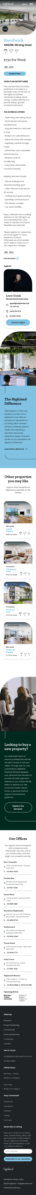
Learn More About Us (14, 449)
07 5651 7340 (12, 969)
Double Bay (9, 878)
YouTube (8, 1120)
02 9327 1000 (15, 316)
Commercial (9, 1030)
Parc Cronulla (10, 862)
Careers (7, 1043)
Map (6, 67)
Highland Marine (12, 975)
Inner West (9, 894)
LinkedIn (7, 1111)
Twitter (7, 1115)
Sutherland (9, 927)
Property (7, 1020)
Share (11, 67)
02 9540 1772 (12, 952)
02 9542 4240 (12, 936)
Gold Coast (9, 959)
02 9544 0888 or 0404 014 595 (19, 985)
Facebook (8, 1101)
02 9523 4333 (12, 871)
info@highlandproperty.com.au (18, 1056)
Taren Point (9, 943)
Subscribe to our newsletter (18, 1159)
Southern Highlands (13, 910)
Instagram (8, 1106)
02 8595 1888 (12, 904)
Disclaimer (8, 1179)
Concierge (8, 1039)
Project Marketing (11, 1025)
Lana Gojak (13, 295)
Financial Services (12, 1034)
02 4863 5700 (12, 920)
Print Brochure (10, 258)
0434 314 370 (15, 311)
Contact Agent (18, 322)
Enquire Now (14, 73)
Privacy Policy (18, 1179)
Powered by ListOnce (12, 1188)
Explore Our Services (18, 807)
